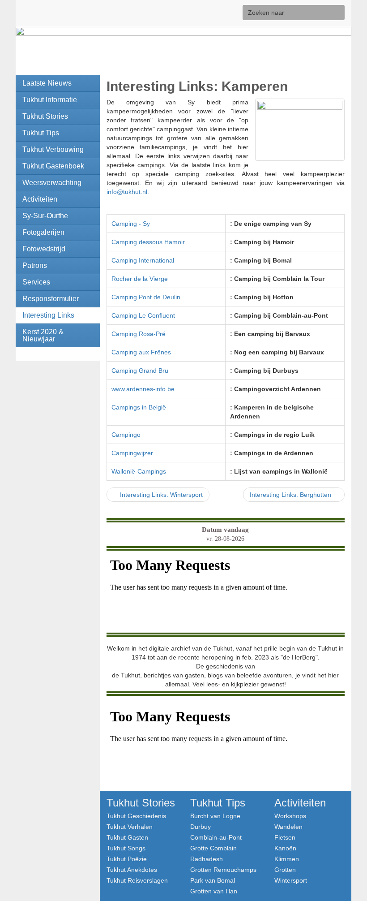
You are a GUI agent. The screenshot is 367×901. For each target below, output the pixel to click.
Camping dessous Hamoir (148, 242)
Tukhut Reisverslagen (137, 880)
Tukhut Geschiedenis (136, 815)
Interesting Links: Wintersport (160, 494)
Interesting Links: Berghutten (291, 494)
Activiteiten (300, 803)
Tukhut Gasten (127, 837)
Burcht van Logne (215, 815)
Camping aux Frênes (141, 352)
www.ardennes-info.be (143, 388)
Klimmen (286, 858)
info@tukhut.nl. (128, 191)
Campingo (126, 434)
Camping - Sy (130, 223)
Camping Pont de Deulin (145, 297)
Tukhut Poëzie (127, 858)
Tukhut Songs (126, 848)
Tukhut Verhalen (130, 826)
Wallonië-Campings (138, 471)
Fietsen (284, 837)
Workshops (290, 815)
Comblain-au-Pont (216, 837)
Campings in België (138, 407)
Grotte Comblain (213, 848)
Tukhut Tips (217, 803)
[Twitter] (234, 13)
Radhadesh (206, 858)
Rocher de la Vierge (139, 278)
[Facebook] (220, 13)
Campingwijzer (132, 453)
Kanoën (285, 848)
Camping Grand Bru (139, 370)
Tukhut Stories (141, 803)
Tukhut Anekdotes (132, 869)
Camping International (142, 260)
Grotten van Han (213, 891)
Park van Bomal (212, 880)
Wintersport (290, 880)
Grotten (285, 869)
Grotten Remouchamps (223, 869)
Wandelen (288, 826)
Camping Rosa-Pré (138, 333)
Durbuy (200, 826)
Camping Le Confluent (143, 315)
